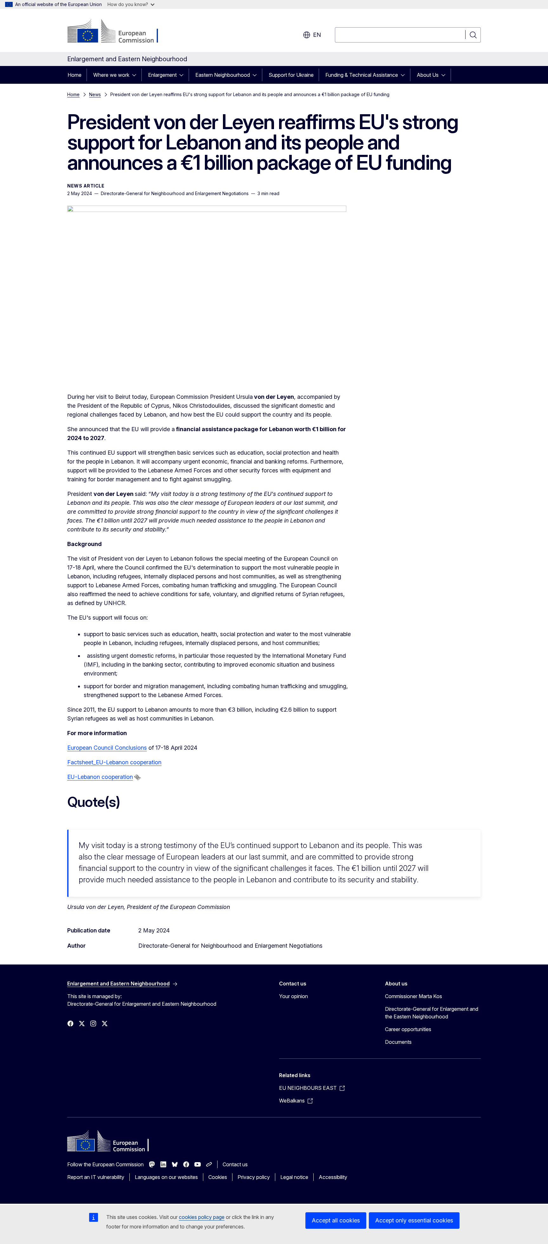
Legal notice (294, 1177)
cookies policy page (202, 1217)
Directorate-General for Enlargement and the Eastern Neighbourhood (431, 1013)
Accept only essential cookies (414, 1220)
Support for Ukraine (291, 75)
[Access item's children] (136, 75)
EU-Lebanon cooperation (100, 776)
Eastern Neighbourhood (222, 75)
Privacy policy (254, 1177)
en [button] (317, 34)
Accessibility (333, 1177)
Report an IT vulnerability (95, 1177)
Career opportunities (408, 1029)
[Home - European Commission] (118, 31)
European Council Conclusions (107, 747)
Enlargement (162, 75)
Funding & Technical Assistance (361, 75)
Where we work (111, 75)
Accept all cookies (336, 1220)
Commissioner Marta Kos (413, 996)
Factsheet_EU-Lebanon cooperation (114, 762)
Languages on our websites (166, 1177)
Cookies (217, 1177)
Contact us (235, 1164)
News (95, 94)
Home (75, 75)
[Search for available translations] (137, 777)
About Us (428, 75)
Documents (398, 1042)
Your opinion (293, 996)
